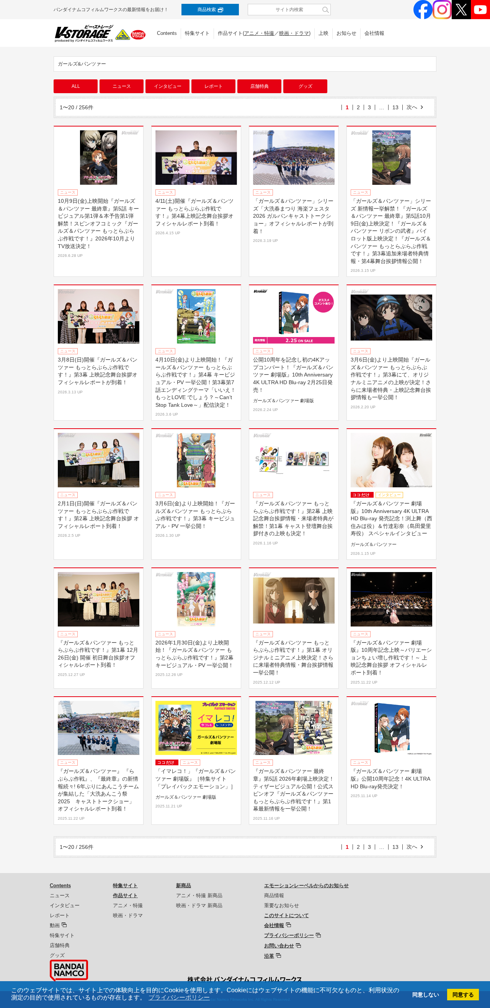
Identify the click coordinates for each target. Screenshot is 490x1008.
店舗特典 (259, 86)
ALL (76, 86)
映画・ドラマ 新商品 (199, 905)
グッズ (305, 86)
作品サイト (125, 895)
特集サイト (197, 33)
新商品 (183, 885)
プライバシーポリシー (289, 935)
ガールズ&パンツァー (82, 64)
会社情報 (374, 33)
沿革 (269, 956)
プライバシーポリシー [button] (179, 997)
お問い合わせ (279, 946)
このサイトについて (286, 915)
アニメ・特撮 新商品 (199, 895)
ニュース (122, 86)
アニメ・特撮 (259, 33)
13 (395, 107)
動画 (55, 925)
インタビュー (167, 86)
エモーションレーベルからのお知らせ (306, 885)
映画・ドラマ (294, 33)
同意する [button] (463, 995)
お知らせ (346, 33)
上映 (323, 33)
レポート (213, 86)
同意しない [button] (425, 995)
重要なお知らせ (281, 905)
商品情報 (274, 895)
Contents (167, 33)
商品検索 (207, 9)
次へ (412, 107)
